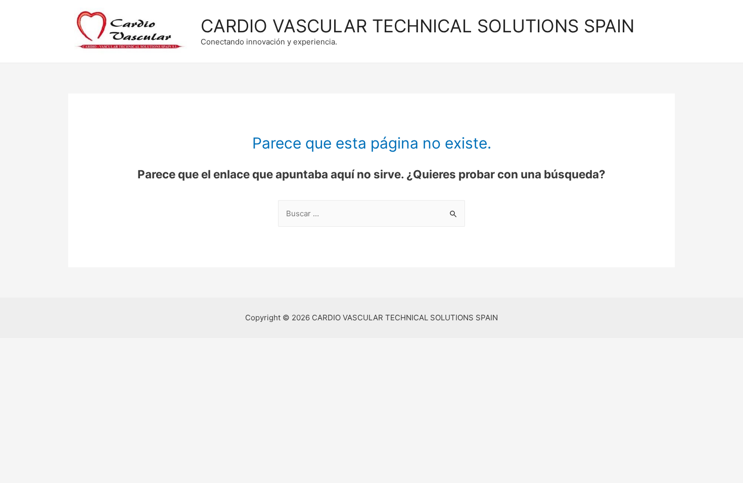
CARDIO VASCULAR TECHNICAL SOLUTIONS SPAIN (417, 25)
